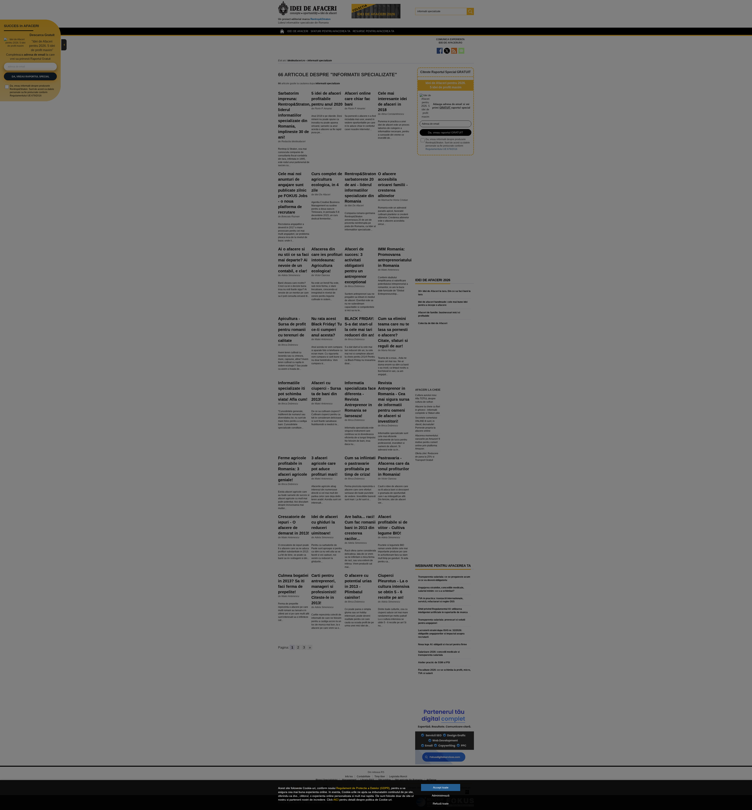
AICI (336, 799)
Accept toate (440, 787)
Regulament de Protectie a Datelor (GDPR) (363, 788)
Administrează (440, 795)
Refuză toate (441, 803)
